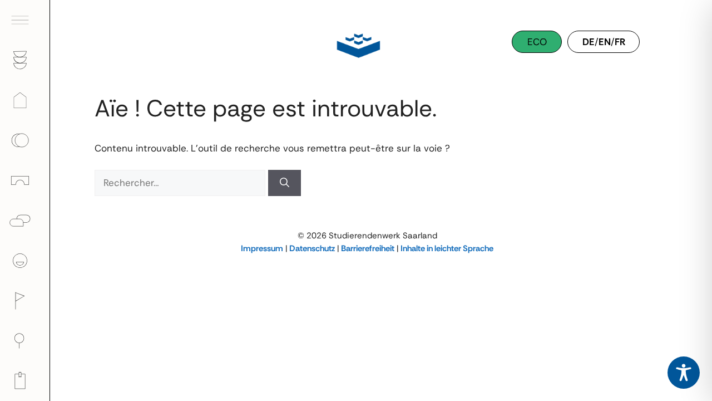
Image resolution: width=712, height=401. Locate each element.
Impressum (262, 248)
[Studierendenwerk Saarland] (356, 44)
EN (605, 42)
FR (620, 42)
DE (588, 42)
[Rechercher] (284, 183)
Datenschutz (312, 248)
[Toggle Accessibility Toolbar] (683, 372)
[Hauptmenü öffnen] (25, 20)
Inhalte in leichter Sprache (446, 248)
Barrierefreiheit (367, 248)
